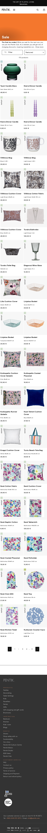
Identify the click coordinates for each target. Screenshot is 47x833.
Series (5, 704)
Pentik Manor (8, 748)
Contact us (7, 765)
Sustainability (8, 739)
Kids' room (7, 725)
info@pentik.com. (34, 818)
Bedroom (6, 719)
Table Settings (8, 696)
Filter (10, 52)
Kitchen (6, 722)
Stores (5, 734)
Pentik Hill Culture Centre (12, 745)
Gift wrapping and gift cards (13, 710)
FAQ (4, 762)
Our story (6, 742)
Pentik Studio (8, 750)
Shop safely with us (10, 736)
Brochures (7, 713)
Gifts (5, 707)
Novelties (6, 701)
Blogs (5, 727)
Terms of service (9, 771)
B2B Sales (7, 753)
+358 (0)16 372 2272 (13, 818)
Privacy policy (8, 768)
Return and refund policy (12, 776)
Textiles (6, 690)
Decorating (7, 693)
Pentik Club (7, 756)
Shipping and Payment (11, 774)
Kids (4, 699)
